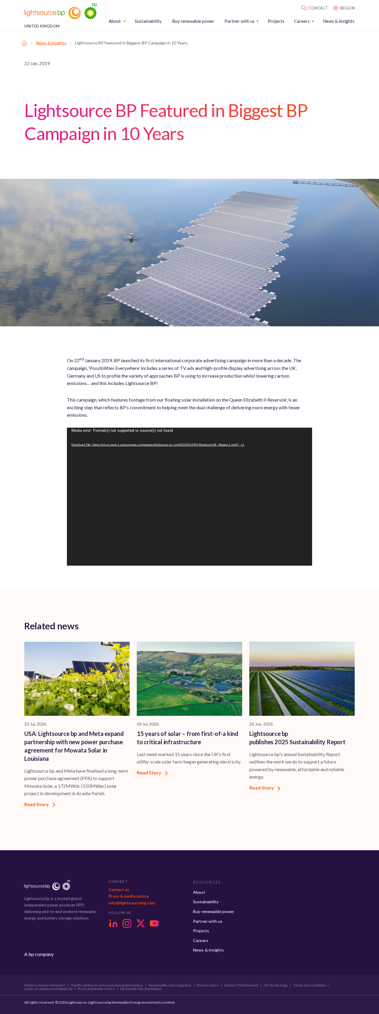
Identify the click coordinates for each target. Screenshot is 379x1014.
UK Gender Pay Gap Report (140, 989)
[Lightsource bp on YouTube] (154, 923)
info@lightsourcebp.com (132, 903)
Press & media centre (129, 896)
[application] (189, 497)
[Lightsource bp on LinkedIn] (113, 923)
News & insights (338, 21)
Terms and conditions (310, 985)
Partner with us (239, 21)
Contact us (119, 890)
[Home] (24, 43)
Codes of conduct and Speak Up (48, 989)
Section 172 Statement (241, 985)
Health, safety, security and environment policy (107, 985)
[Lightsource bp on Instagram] (127, 923)
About (115, 21)
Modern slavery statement (44, 985)
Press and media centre (96, 989)
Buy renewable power (193, 21)
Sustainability (148, 21)
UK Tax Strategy (276, 985)
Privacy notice (208, 985)
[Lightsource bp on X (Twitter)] (140, 923)
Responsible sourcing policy (170, 985)
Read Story (37, 804)
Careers (302, 21)
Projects (276, 21)
